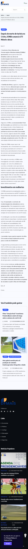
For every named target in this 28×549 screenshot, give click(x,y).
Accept (8, 543)
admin (6, 321)
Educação (5, 433)
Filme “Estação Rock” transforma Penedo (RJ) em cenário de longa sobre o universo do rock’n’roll (13, 316)
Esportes (4, 440)
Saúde (4, 436)
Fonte (2, 290)
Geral (8, 15)
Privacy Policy (10, 538)
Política (4, 426)
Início (2, 15)
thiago (6, 368)
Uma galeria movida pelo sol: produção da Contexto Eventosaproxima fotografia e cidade (14, 363)
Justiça (4, 430)
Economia (5, 423)
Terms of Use (8, 540)
